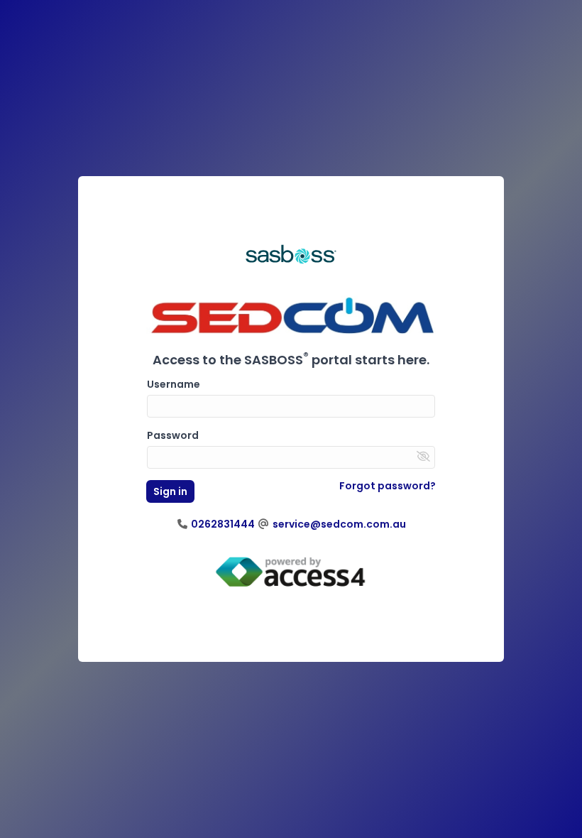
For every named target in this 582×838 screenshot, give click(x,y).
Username (173, 384)
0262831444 (222, 524)
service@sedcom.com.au (338, 524)
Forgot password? (387, 485)
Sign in (170, 491)
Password (173, 435)
